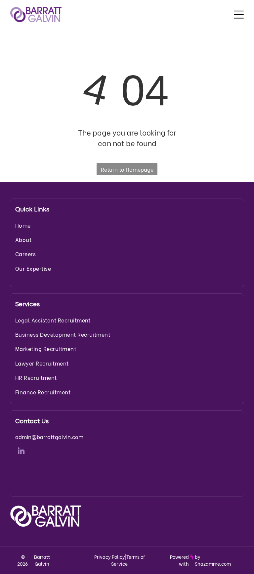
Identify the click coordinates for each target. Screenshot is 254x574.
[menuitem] (127, 225)
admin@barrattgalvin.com (49, 436)
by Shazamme (207, 560)
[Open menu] (239, 15)
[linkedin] (21, 452)
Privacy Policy (109, 556)
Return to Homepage (127, 169)
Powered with (179, 560)
